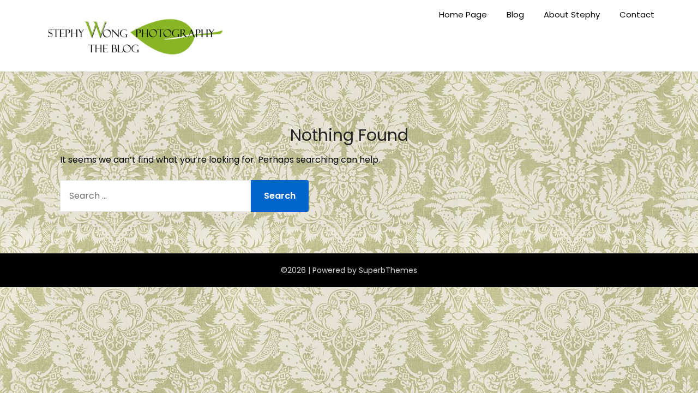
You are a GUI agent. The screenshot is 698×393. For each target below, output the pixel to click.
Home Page (463, 14)
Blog (515, 14)
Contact (636, 14)
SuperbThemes (388, 270)
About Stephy (572, 14)
